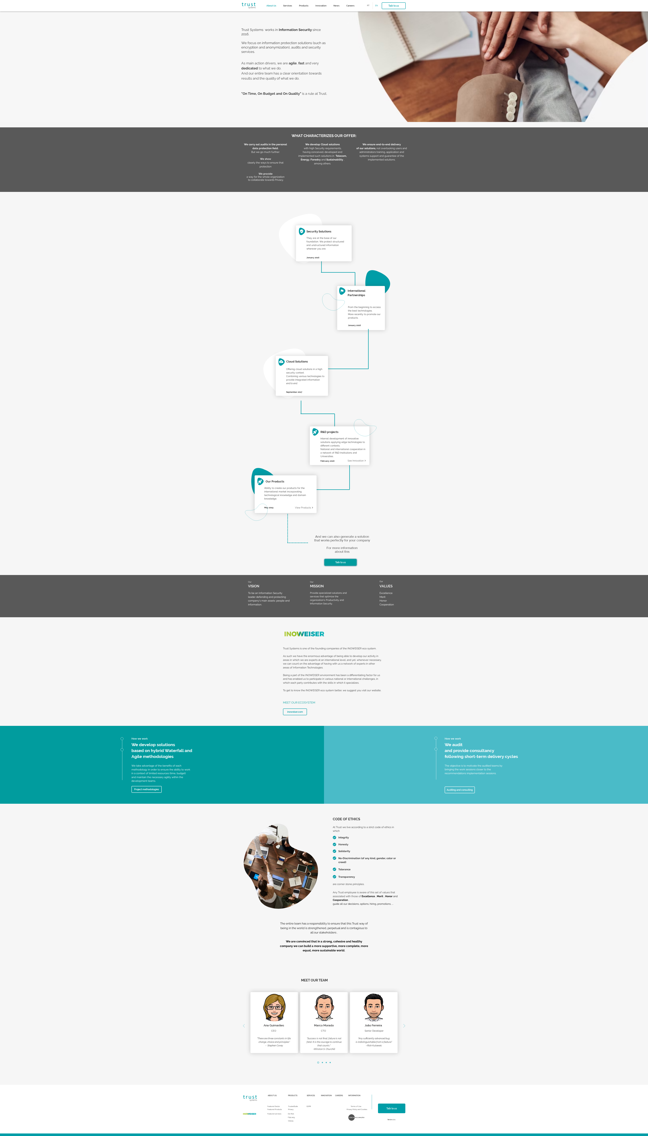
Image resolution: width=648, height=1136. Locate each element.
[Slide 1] (318, 1063)
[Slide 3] (326, 1062)
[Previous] (244, 1026)
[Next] (404, 1026)
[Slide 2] (322, 1062)
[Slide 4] (330, 1062)
